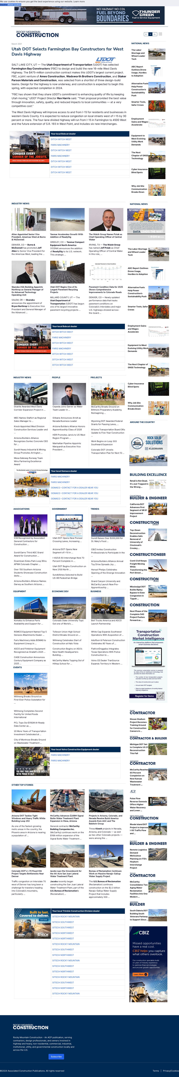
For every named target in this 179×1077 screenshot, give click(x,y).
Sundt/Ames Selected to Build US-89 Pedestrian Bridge (67, 576)
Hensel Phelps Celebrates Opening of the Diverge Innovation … (108, 572)
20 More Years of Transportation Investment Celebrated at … (30, 733)
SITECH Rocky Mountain (66, 916)
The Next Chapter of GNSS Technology (139, 155)
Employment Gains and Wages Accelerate (139, 122)
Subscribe (56, 1056)
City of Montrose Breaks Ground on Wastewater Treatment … (30, 741)
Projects (96, 377)
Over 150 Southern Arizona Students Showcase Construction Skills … (30, 572)
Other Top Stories (22, 785)
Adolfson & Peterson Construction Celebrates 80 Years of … (108, 642)
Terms (156, 1070)
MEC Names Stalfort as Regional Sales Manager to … (30, 419)
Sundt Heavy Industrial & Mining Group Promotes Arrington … (30, 451)
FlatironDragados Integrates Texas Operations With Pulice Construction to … (105, 651)
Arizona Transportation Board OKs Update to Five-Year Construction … (108, 432)
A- (146, 34)
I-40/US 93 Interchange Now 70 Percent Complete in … (68, 559)
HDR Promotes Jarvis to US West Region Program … (69, 436)
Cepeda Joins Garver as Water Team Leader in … (68, 408)
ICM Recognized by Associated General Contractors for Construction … (29, 541)
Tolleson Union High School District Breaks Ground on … (66, 633)
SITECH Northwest (63, 933)
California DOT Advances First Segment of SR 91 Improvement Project (138, 510)
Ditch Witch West (61, 139)
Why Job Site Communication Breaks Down (139, 189)
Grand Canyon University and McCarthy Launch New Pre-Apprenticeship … (105, 584)
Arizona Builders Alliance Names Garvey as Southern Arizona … (30, 583)
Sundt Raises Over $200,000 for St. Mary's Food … (107, 540)
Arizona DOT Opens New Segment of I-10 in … (65, 551)
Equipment (19, 591)
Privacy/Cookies (171, 1070)
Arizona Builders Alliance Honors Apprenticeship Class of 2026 (69, 428)
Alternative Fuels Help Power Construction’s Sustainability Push (139, 89)
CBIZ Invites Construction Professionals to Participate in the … (108, 552)
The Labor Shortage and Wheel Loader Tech (137, 252)
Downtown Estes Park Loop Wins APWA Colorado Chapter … (30, 563)
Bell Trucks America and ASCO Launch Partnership (106, 622)
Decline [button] (4, 4)
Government (59, 509)
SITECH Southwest (63, 922)
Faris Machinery (60, 145)
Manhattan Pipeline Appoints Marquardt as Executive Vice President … (67, 446)
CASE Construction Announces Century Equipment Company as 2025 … (30, 660)
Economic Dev (60, 591)
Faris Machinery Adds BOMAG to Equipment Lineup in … (30, 642)
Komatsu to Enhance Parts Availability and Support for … (28, 622)
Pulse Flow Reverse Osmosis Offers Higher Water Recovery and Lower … (138, 804)
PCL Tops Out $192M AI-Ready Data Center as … (29, 724)
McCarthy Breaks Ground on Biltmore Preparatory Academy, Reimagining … (106, 409)
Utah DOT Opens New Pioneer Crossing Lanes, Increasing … (68, 540)
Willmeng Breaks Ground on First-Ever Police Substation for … (29, 699)
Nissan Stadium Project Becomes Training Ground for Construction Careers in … (138, 725)
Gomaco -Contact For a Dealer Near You (74, 487)
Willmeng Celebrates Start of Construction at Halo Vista (67, 642)
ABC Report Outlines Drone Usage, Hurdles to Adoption (138, 271)
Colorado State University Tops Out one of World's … (68, 622)
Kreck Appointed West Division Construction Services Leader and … (31, 429)
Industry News (20, 203)
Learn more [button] (79, 1)
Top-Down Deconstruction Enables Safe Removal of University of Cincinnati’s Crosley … (137, 539)
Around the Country (142, 422)
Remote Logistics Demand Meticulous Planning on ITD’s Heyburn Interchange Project (138, 858)
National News (140, 43)
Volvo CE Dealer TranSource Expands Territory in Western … (106, 662)
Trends (95, 509)
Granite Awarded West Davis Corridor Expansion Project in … (29, 408)
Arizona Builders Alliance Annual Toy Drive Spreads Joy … (107, 563)
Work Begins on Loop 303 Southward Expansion (104, 443)
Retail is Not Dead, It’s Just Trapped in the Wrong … (139, 484)
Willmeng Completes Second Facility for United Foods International (28, 714)
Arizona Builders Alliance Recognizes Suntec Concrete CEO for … (31, 441)
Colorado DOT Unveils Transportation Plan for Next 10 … (107, 451)
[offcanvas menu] (160, 34)
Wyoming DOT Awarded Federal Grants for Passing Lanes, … (107, 423)
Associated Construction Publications (26, 1070)
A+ (155, 34)
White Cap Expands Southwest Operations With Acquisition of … (107, 633)
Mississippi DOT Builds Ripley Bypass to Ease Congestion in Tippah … (138, 592)
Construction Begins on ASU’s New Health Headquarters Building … (67, 651)
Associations (21, 509)
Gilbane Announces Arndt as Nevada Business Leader (67, 419)
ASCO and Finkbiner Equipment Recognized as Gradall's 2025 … (29, 650)
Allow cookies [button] (14, 4)
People (56, 377)
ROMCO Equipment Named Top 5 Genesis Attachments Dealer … (30, 633)
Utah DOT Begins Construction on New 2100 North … (69, 568)
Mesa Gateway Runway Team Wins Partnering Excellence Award (28, 461)
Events (17, 667)
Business (96, 591)
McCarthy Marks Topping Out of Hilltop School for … (68, 662)
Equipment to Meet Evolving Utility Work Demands (138, 348)
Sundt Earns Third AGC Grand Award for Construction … (28, 554)
